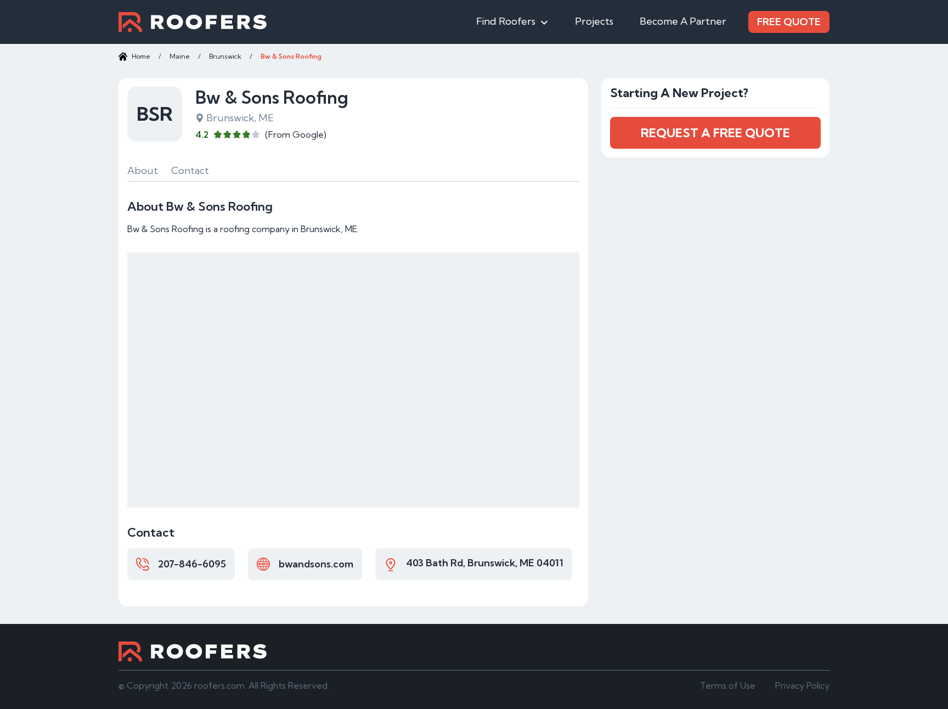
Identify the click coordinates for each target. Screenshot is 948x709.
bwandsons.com (316, 564)
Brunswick (225, 56)
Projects (594, 21)
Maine (180, 56)
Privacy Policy (802, 685)
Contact (190, 170)
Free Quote (789, 21)
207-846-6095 (192, 564)
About (142, 170)
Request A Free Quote (715, 132)
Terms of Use (727, 685)
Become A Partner (683, 21)
